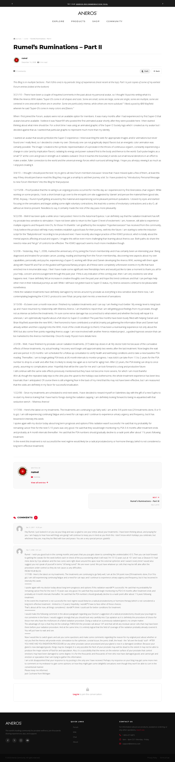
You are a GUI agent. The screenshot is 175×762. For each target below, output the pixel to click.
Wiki (74, 732)
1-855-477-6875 (128, 735)
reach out (140, 730)
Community (115, 21)
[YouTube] (27, 740)
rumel (26, 39)
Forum (75, 727)
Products (78, 21)
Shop (96, 21)
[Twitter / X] (14, 740)
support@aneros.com (131, 743)
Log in (76, 694)
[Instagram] (21, 740)
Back (158, 71)
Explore (58, 21)
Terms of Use (165, 758)
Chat (75, 737)
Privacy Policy (152, 758)
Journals (18, 39)
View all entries (38, 482)
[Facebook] (7, 740)
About (75, 742)
